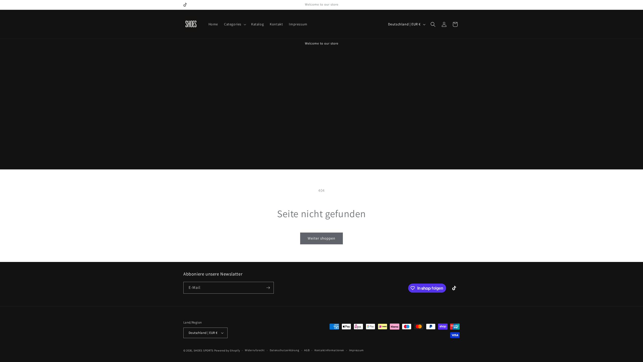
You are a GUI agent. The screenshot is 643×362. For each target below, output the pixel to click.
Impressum (356, 350)
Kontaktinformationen (329, 350)
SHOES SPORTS (203, 350)
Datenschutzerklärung (284, 350)
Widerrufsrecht (255, 350)
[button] (234, 24)
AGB (306, 350)
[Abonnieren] (268, 288)
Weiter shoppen (321, 238)
